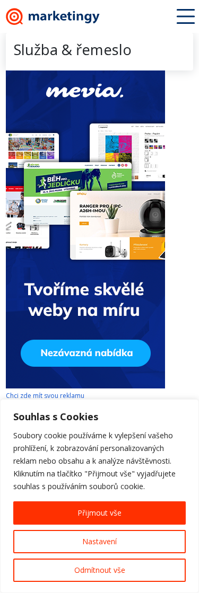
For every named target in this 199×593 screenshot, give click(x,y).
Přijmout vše (99, 513)
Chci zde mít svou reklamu (45, 395)
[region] (99, 496)
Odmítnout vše (99, 570)
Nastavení (99, 541)
